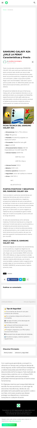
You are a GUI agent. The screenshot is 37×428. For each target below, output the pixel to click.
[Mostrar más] (27, 279)
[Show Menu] (2, 2)
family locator (8, 352)
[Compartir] (32, 62)
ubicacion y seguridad (21, 352)
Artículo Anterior (7, 302)
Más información (14, 421)
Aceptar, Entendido (9, 425)
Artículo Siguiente (29, 302)
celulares (10, 10)
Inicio (4, 10)
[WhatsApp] (24, 279)
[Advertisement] (18, 30)
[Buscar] (34, 2)
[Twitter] (20, 279)
